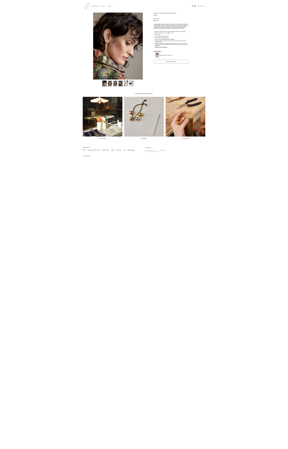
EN (83, 150)
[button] (201, 6)
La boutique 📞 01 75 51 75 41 (93, 150)
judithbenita (88, 155)
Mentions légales (131, 150)
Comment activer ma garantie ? (161, 47)
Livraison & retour (105, 150)
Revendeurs (118, 150)
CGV (124, 150)
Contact (112, 150)
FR (84, 150)
